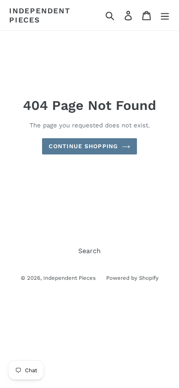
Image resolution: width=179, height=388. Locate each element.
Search (89, 251)
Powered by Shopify (132, 278)
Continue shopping (83, 146)
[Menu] (165, 15)
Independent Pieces (39, 15)
